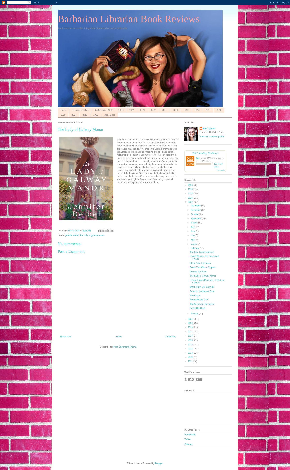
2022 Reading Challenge (205, 153)
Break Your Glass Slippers (202, 267)
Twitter (187, 439)
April (193, 240)
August (194, 222)
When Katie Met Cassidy (202, 287)
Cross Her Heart (197, 308)
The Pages (195, 295)
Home (63, 110)
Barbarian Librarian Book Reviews (129, 18)
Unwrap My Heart (198, 271)
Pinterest (188, 444)
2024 (131, 110)
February (195, 248)
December (196, 205)
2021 (164, 110)
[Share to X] (106, 230)
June (193, 231)
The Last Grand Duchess (202, 252)
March (194, 244)
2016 (219, 110)
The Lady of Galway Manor (203, 276)
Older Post (171, 336)
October (195, 214)
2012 (95, 115)
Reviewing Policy (80, 110)
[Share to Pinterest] (112, 230)
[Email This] (99, 230)
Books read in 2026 (103, 110)
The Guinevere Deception (202, 304)
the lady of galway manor (92, 235)
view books (221, 170)
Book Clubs (109, 115)
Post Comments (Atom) (124, 347)
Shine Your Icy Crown (200, 263)
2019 (186, 110)
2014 (74, 115)
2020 (175, 110)
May (193, 235)
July (193, 227)
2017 (208, 110)
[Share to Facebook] (109, 230)
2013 (85, 115)
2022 (153, 110)
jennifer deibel (72, 235)
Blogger (158, 463)
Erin (197, 157)
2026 (190, 185)
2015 (63, 115)
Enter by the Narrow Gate (202, 291)
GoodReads (190, 434)
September (196, 218)
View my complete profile (212, 136)
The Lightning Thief (199, 299)
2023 (142, 110)
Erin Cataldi (209, 128)
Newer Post (65, 336)
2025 (120, 110)
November (196, 210)
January (195, 313)
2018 (197, 110)
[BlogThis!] (102, 230)
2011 (190, 361)
